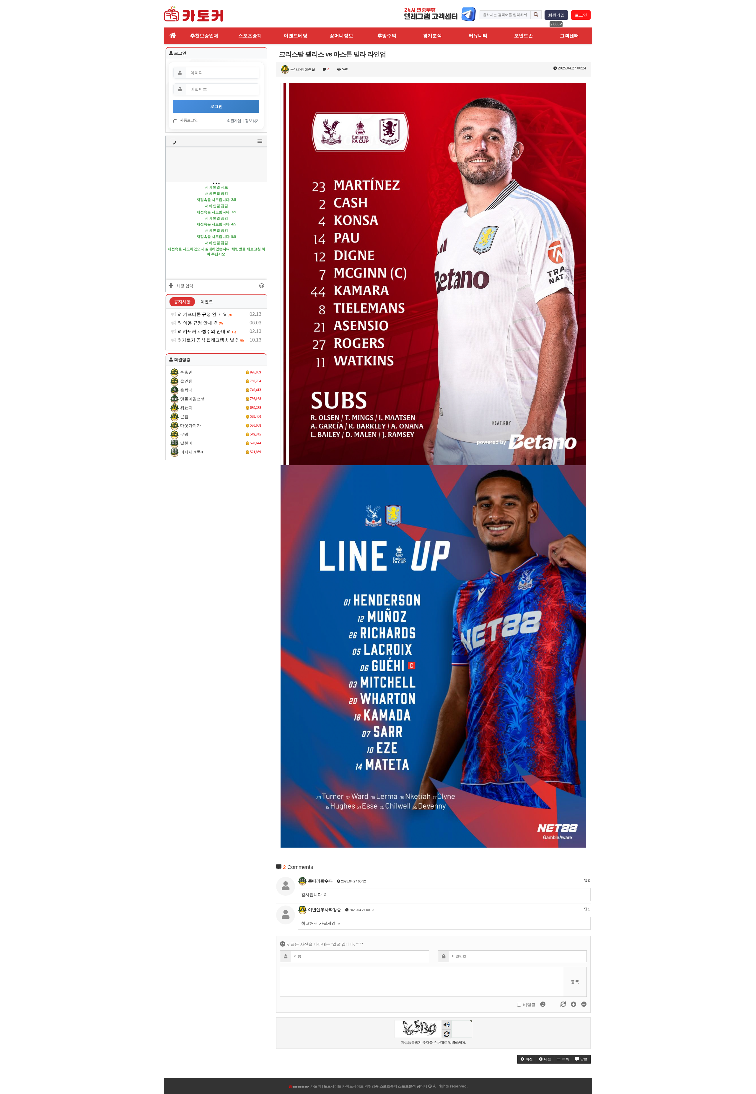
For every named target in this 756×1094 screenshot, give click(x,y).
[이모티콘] (543, 1004)
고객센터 (569, 35)
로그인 (581, 15)
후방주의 (386, 35)
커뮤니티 (478, 35)
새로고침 (446, 1033)
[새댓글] (553, 1004)
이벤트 (207, 301)
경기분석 (432, 35)
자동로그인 (188, 120)
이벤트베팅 (295, 35)
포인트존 (523, 35)
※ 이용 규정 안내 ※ (199, 322)
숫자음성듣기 (447, 1025)
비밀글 (529, 1004)
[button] (526, 1059)
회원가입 (556, 15)
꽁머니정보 (341, 35)
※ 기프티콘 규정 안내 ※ (204, 314)
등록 (575, 981)
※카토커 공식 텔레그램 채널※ (210, 339)
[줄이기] (584, 1004)
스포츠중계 (250, 35)
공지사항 (182, 301)
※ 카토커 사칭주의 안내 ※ (206, 331)
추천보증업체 (204, 35)
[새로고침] (564, 1004)
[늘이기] (574, 1004)
